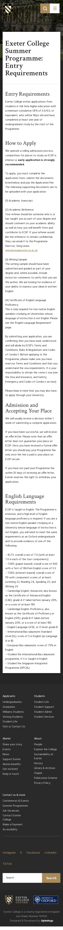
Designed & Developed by (31, 921)
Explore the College (45, 750)
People (38, 745)
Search (51, 878)
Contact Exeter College (12, 818)
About (38, 738)
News (6, 754)
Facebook (33, 852)
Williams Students (13, 712)
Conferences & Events (16, 801)
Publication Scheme (45, 778)
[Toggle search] (45, 8)
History (38, 764)
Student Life (10, 722)
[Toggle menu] (54, 8)
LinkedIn (50, 852)
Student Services (44, 717)
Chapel (38, 773)
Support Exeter (12, 759)
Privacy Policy (42, 783)
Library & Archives (44, 768)
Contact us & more (14, 795)
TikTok (7, 864)
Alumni (6, 738)
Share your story (12, 745)
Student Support (44, 707)
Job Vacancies (11, 811)
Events (7, 750)
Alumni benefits (12, 764)
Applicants (9, 696)
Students (39, 696)
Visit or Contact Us (14, 727)
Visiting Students (13, 717)
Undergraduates (12, 702)
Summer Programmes (15, 806)
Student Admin (43, 712)
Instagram (9, 852)
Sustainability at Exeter (43, 756)
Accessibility (10, 830)
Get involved (10, 769)
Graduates (9, 707)
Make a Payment (13, 825)
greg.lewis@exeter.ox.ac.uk (21, 250)
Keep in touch (11, 774)
